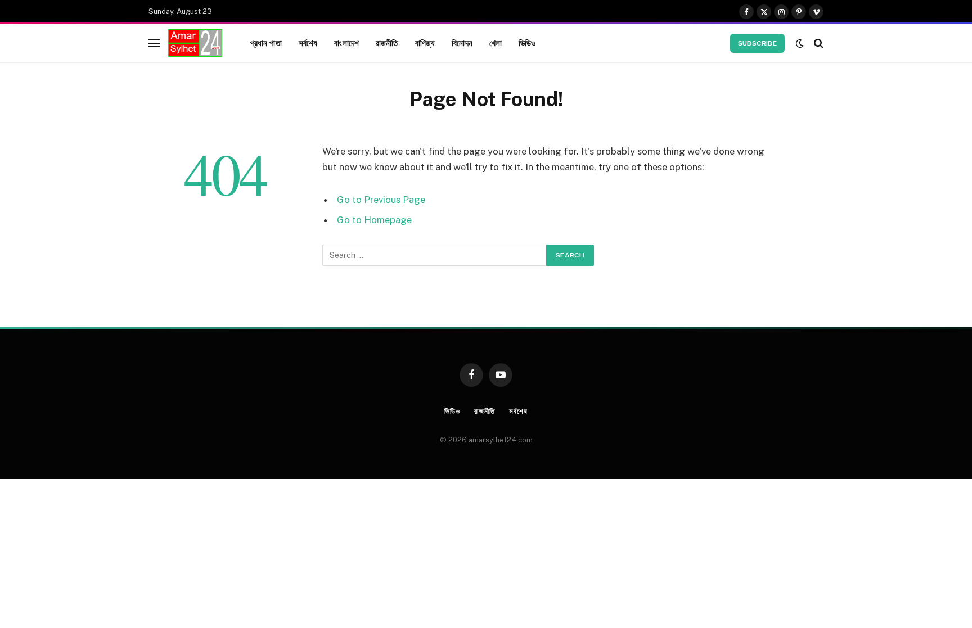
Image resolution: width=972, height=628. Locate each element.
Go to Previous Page (381, 199)
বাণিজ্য (425, 43)
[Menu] (154, 43)
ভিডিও (527, 43)
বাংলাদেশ (346, 43)
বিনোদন (462, 43)
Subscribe (757, 43)
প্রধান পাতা (266, 43)
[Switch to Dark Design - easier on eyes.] (800, 43)
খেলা (495, 43)
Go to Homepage (374, 219)
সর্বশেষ (308, 43)
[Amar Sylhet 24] (195, 43)
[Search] (818, 43)
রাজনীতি (387, 43)
